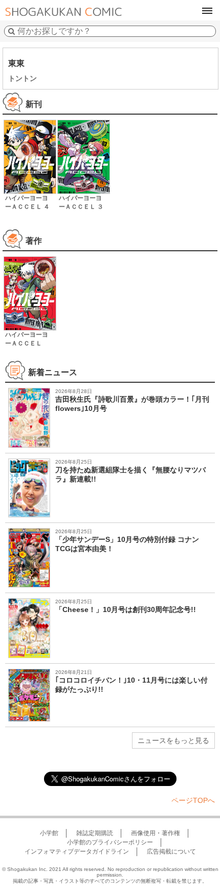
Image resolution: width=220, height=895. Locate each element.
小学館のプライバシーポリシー (110, 842)
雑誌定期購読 (94, 833)
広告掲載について (171, 851)
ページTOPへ (193, 800)
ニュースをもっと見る (173, 740)
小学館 (49, 833)
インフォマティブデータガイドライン (77, 851)
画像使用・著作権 (155, 833)
